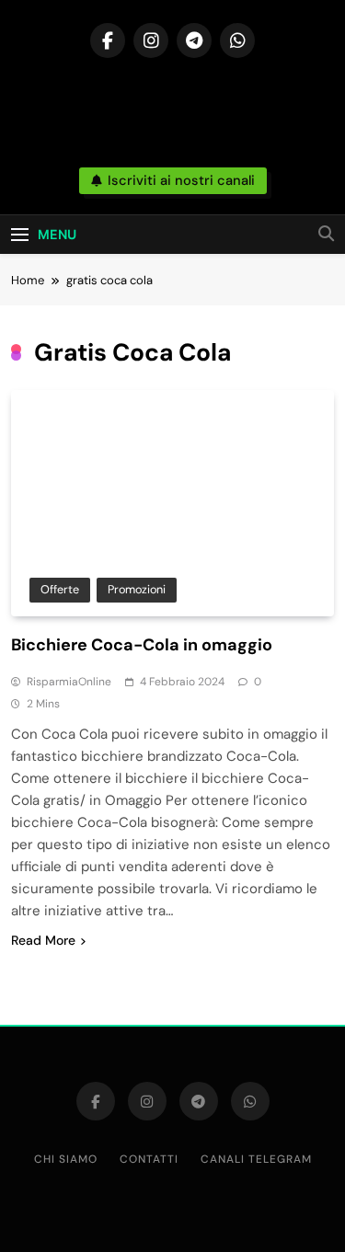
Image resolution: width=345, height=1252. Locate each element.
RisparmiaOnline (69, 681)
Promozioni (137, 589)
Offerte (59, 589)
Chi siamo (66, 1159)
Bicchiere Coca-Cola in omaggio (141, 645)
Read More (43, 940)
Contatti (149, 1159)
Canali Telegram (256, 1159)
